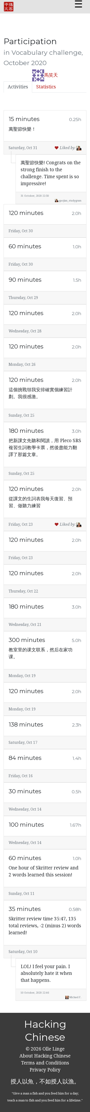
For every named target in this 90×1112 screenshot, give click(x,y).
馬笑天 (51, 75)
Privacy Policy (45, 1070)
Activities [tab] (18, 87)
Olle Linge (53, 1049)
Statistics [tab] (46, 87)
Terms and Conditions (45, 1063)
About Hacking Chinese (45, 1056)
